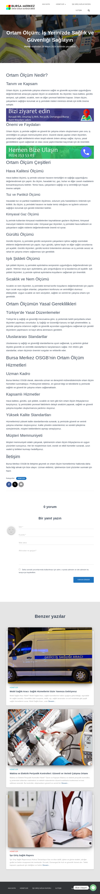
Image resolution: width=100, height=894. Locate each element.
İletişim (79, 10)
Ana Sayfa (46, 4)
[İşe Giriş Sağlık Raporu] (50, 819)
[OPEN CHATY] (93, 887)
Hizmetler (60, 4)
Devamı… (52, 701)
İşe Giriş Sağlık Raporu (81, 4)
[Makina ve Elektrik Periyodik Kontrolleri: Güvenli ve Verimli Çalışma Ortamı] (50, 737)
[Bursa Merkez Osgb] (20, 7)
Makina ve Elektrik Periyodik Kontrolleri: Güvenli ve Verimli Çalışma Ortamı (49, 773)
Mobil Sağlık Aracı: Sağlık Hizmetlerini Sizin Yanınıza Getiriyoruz (43, 691)
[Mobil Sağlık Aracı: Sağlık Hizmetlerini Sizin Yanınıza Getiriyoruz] (50, 655)
